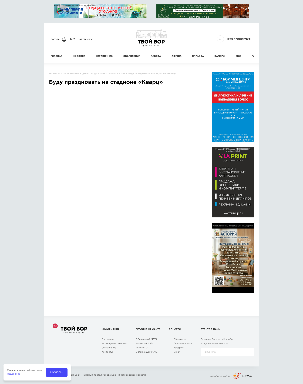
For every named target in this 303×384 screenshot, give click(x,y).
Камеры (219, 56)
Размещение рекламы (114, 344)
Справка (198, 56)
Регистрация (243, 39)
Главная (56, 56)
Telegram (179, 348)
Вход (230, 39)
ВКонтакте (180, 340)
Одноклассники (183, 344)
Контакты (107, 352)
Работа (156, 56)
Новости (79, 56)
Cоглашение (109, 348)
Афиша (176, 56)
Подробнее (13, 374)
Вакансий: (144, 344)
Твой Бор (73, 375)
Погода (55, 39)
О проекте (108, 340)
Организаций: (146, 352)
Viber (177, 352)
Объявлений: (146, 340)
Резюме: (141, 348)
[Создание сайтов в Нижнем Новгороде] (242, 376)
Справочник (104, 56)
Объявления (131, 56)
